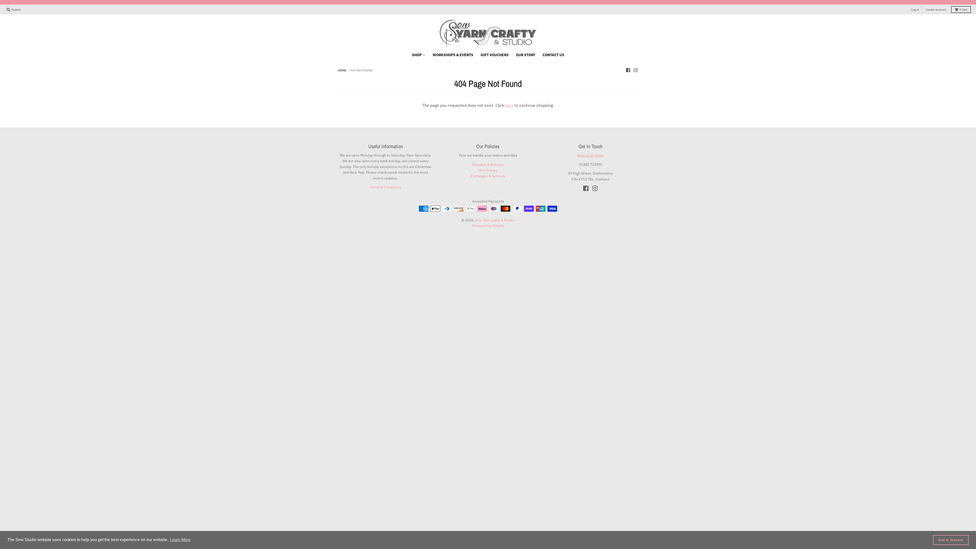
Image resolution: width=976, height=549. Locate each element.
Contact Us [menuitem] (553, 55)
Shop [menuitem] (417, 55)
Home (342, 70)
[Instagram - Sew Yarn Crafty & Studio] (635, 70)
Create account (936, 9)
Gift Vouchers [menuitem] (495, 55)
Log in (915, 9)
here (509, 105)
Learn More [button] (180, 540)
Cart (963, 9)
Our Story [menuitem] (525, 55)
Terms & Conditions (385, 187)
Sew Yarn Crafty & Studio (494, 220)
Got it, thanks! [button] (950, 540)
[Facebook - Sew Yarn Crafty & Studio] (628, 70)
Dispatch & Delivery (488, 164)
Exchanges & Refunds (488, 176)
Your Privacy (488, 170)
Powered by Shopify (488, 225)
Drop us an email (590, 155)
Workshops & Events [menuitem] (453, 55)
